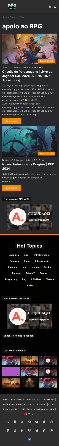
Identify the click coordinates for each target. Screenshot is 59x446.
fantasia (14, 261)
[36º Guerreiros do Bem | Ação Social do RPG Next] (11, 371)
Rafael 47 (9, 67)
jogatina (12, 267)
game (27, 261)
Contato (52, 404)
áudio (29, 285)
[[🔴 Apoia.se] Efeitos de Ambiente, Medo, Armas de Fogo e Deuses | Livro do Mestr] (48, 361)
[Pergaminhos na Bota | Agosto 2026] (29, 383)
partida (47, 267)
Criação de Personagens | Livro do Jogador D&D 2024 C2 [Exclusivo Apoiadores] (27, 76)
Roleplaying (11, 279)
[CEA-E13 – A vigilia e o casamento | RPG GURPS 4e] (11, 383)
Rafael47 (30, 273)
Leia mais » (11, 121)
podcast (16, 273)
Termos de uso (33, 399)
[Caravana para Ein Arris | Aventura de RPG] (29, 361)
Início (7, 17)
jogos (35, 267)
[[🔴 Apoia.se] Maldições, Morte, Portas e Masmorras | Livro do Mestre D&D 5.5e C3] (48, 371)
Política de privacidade (13, 399)
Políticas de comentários (35, 404)
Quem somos (48, 399)
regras (43, 273)
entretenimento (41, 255)
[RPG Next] (12, 6)
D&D (26, 255)
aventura (14, 255)
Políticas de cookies (12, 404)
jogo (24, 267)
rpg (24, 279)
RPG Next (36, 279)
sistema (50, 279)
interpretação (42, 261)
